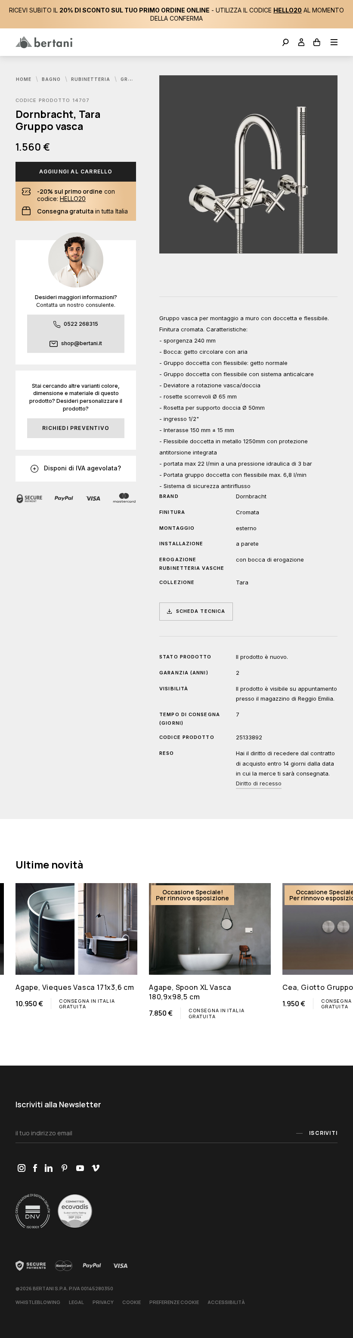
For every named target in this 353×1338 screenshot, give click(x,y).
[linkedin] (49, 1168)
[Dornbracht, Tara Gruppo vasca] (248, 164)
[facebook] (35, 1168)
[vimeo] (95, 1168)
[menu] (331, 43)
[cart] (317, 43)
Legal (76, 1302)
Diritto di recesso (259, 783)
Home (24, 78)
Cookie (131, 1302)
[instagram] (21, 1168)
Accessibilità (226, 1302)
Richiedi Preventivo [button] (75, 428)
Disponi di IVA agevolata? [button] (81, 468)
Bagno (52, 78)
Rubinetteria (91, 78)
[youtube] (80, 1168)
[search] (285, 43)
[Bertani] (43, 42)
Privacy (103, 1302)
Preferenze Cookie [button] (174, 1302)
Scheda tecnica (200, 611)
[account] (301, 43)
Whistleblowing (37, 1302)
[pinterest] (64, 1168)
